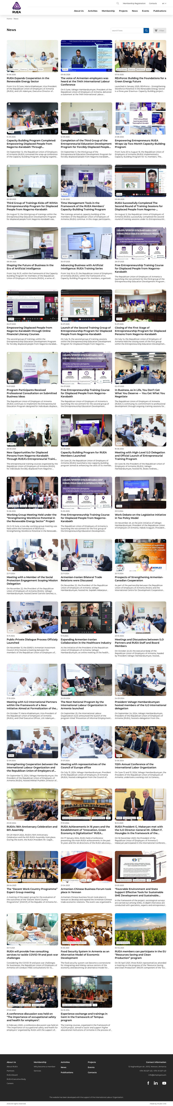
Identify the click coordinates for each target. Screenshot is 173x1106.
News (135, 11)
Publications (159, 11)
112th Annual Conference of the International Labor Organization (135, 766)
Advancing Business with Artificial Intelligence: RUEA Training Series (82, 267)
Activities (92, 11)
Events (145, 11)
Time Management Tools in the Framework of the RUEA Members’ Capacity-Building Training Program (83, 206)
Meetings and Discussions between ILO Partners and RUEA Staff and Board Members (139, 643)
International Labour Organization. (109, 1097)
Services (37, 1071)
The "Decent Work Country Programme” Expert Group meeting (32, 891)
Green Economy (98, 818)
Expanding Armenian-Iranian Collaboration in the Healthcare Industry (86, 641)
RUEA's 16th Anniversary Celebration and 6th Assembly (32, 828)
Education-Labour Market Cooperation (77, 1005)
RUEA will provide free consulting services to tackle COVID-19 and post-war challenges (32, 954)
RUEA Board (12, 1075)
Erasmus (23, 69)
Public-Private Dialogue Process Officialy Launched (32, 641)
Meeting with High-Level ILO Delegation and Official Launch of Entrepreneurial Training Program (140, 455)
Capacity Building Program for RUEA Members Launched (84, 454)
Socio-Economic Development (34, 880)
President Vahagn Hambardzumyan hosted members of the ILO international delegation (140, 705)
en (163, 3)
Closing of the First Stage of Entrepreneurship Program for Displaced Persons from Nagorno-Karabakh (140, 331)
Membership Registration (134, 3)
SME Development (124, 880)
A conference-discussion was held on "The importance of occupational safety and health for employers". (31, 1017)
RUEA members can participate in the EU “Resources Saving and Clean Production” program (140, 954)
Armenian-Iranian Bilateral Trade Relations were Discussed (81, 579)
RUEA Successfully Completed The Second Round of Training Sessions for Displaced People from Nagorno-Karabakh (139, 206)
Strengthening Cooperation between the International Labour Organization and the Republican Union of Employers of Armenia (32, 767)
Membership (108, 11)
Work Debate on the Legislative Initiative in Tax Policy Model (140, 516)
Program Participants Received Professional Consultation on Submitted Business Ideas (32, 393)
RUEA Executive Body (16, 1079)
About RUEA (12, 1066)
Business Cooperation (71, 880)
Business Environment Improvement (130, 256)
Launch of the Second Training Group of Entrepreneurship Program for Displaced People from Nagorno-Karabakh (86, 331)
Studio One (161, 1104)
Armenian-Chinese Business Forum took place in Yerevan (86, 891)
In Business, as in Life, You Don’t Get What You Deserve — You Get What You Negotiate (140, 393)
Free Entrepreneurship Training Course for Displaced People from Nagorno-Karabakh (139, 268)
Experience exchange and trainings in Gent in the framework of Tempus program (84, 1017)
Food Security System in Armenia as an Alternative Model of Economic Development (85, 954)
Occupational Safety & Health (19, 1005)
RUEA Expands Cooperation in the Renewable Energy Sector (28, 80)
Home (9, 19)
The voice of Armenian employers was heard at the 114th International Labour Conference (85, 81)
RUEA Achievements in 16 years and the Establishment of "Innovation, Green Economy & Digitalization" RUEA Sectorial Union (85, 830)
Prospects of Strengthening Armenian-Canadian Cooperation (139, 579)
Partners (10, 1071)
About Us (79, 11)
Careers (10, 1083)
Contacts (153, 3)
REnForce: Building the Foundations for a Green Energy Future (140, 80)
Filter (161, 30)
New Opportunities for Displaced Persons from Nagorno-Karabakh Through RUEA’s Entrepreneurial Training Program (32, 456)
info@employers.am (157, 1075)
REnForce (32, 69)
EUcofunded (13, 69)
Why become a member (44, 1066)
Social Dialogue (129, 818)
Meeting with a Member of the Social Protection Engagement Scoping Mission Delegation (32, 580)
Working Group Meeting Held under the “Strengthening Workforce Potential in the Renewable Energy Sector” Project (31, 518)
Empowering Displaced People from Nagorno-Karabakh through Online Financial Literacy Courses (29, 331)
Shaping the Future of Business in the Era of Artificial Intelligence (30, 267)
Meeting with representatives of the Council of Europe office (83, 766)
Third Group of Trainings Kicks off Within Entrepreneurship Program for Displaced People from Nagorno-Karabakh (32, 206)
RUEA (40, 69)
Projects (123, 11)
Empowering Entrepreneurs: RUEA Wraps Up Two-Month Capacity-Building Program (140, 144)
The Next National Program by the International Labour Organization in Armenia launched (84, 705)
